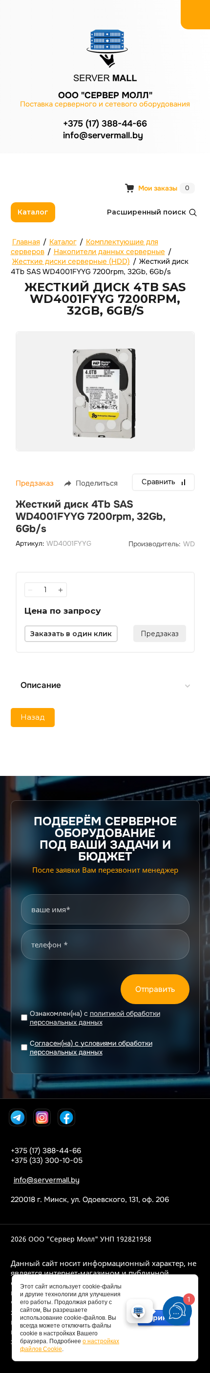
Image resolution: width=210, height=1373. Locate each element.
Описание (41, 685)
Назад (33, 717)
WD (189, 543)
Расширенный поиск (146, 212)
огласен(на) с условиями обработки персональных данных (91, 1047)
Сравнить (158, 482)
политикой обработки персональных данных (95, 1018)
